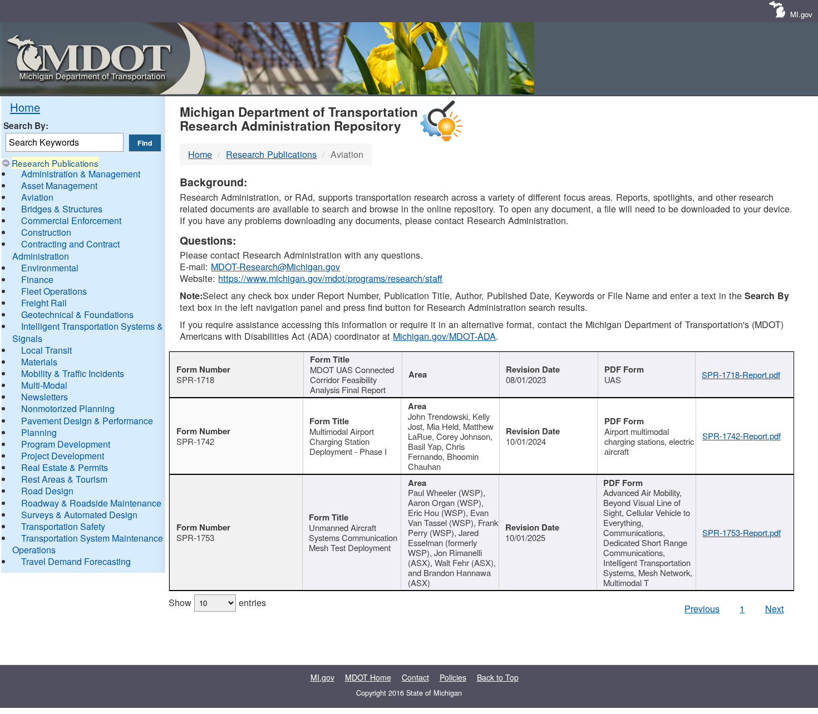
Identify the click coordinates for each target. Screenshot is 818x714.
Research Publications (55, 163)
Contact (415, 677)
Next (774, 608)
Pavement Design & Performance (87, 420)
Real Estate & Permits (64, 467)
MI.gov (801, 14)
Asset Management (59, 185)
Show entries (217, 602)
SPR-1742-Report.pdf (741, 436)
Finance (37, 279)
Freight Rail (44, 302)
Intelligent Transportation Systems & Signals (87, 332)
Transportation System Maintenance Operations (87, 544)
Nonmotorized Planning (68, 408)
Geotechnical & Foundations (77, 314)
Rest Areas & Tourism (64, 479)
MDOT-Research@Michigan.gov (275, 266)
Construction (46, 232)
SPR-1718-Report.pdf (741, 374)
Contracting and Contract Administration (66, 249)
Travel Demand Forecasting (76, 561)
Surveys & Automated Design (79, 514)
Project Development (62, 455)
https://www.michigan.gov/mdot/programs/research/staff (330, 278)
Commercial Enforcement (71, 220)
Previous (702, 608)
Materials (39, 361)
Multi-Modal (44, 385)
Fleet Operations (54, 291)
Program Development (65, 444)
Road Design (47, 490)
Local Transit (46, 350)
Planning (39, 432)
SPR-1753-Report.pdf (741, 532)
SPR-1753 (195, 537)
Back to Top (498, 677)
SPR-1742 (195, 441)
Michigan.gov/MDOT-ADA (444, 336)
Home (25, 107)
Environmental (49, 267)
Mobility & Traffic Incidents (72, 373)
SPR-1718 (195, 379)
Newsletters (44, 396)
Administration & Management (80, 173)
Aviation (37, 197)
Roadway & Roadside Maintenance (91, 503)
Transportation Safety (63, 526)
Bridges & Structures (61, 208)
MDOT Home (368, 677)
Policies (453, 677)
